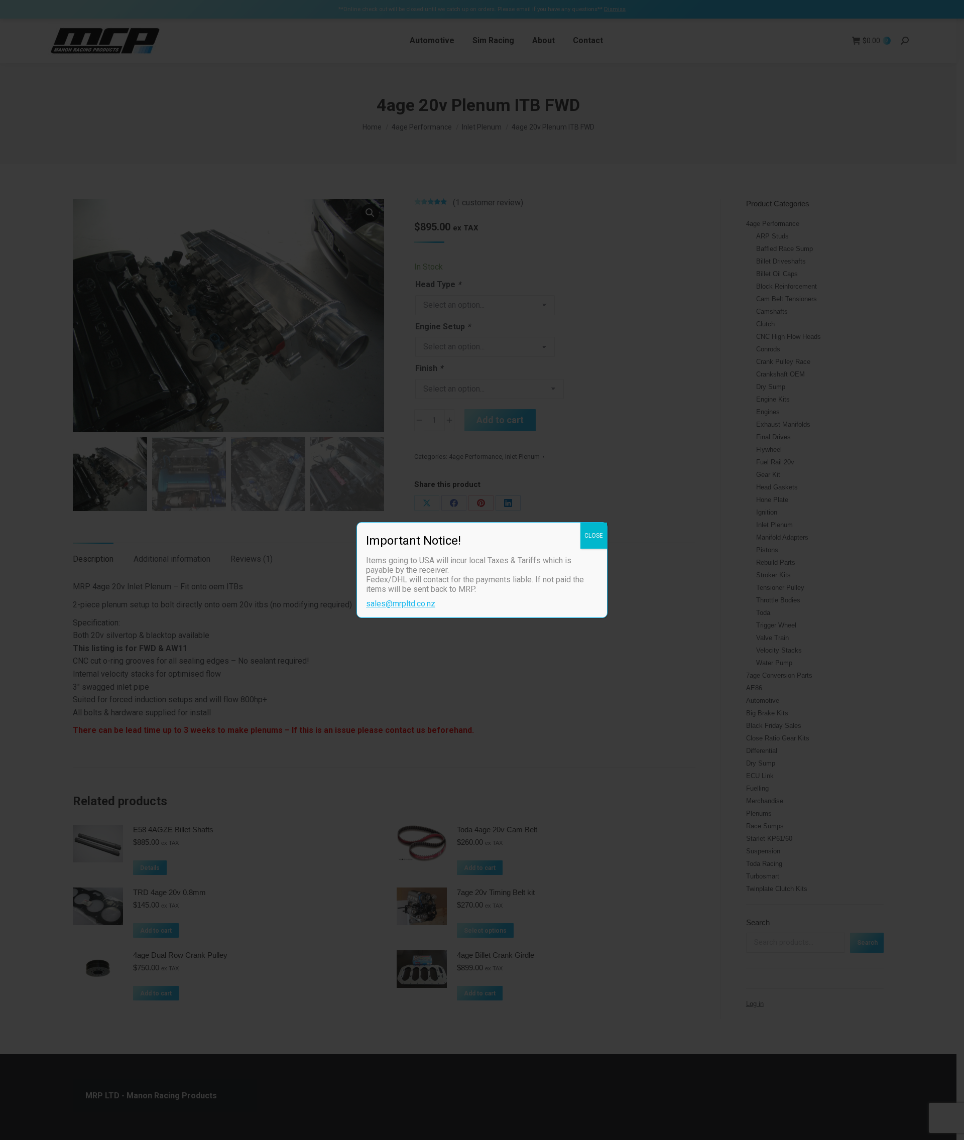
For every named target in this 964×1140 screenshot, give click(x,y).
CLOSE (593, 535)
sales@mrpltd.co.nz (400, 603)
